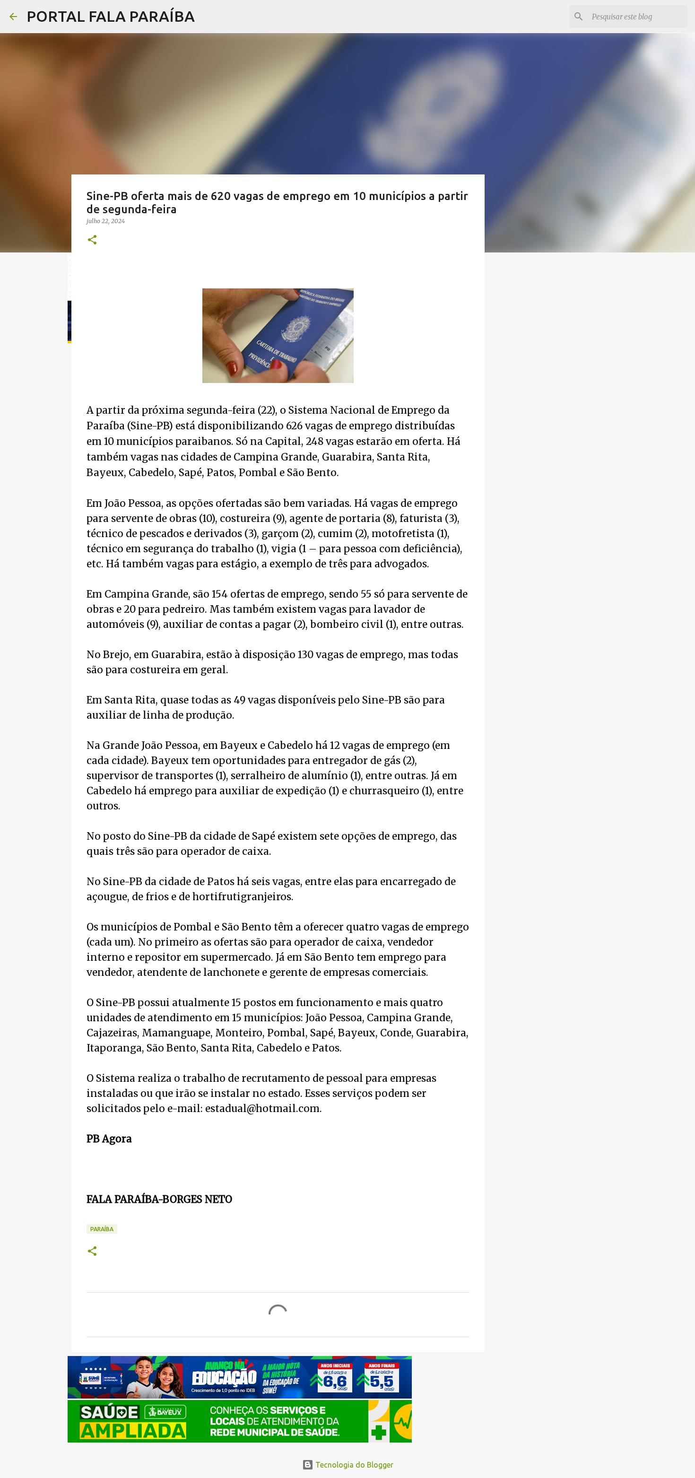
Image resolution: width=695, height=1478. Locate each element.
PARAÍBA (101, 1229)
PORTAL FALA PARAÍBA (110, 16)
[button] (92, 240)
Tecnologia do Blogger (353, 1465)
